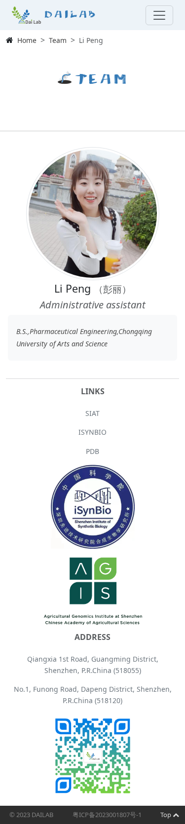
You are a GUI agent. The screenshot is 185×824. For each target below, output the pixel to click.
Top (166, 814)
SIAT (92, 413)
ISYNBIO (92, 432)
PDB (92, 451)
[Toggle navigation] (159, 15)
